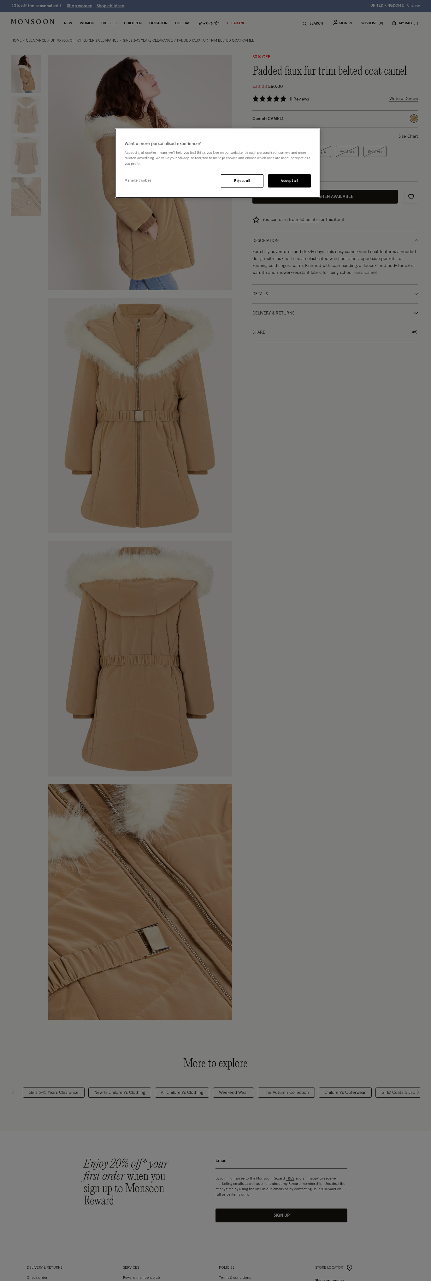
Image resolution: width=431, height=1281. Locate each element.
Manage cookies (138, 180)
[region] (217, 163)
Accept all (289, 180)
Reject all (242, 180)
